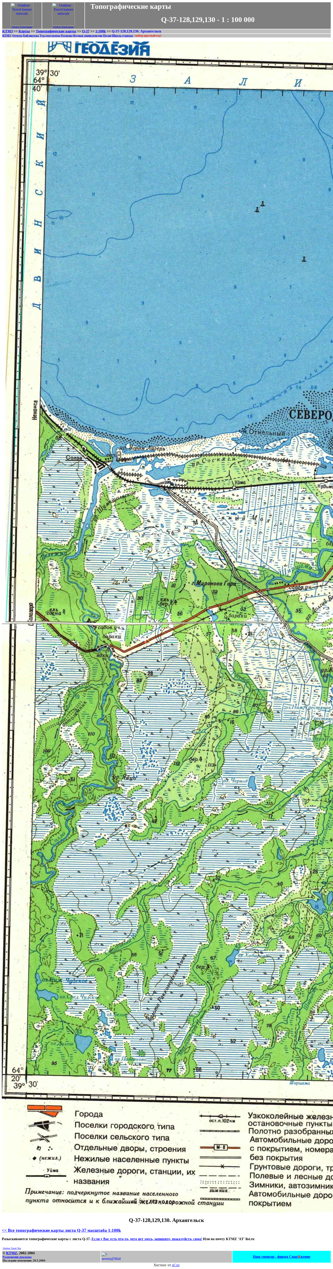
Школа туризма (122, 35)
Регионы (66, 35)
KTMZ (11, 1253)
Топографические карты (56, 31)
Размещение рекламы (16, 1257)
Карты (24, 31)
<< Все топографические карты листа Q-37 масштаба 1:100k (61, 1230)
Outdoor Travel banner (22, 27)
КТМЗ (7, 31)
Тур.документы (50, 35)
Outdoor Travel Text (12, 1248)
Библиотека (31, 35)
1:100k (100, 31)
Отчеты (17, 35)
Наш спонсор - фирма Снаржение (281, 1257)
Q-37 (85, 31)
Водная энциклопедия (87, 35)
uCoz (176, 1265)
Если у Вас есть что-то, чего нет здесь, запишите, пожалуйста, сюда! (147, 1239)
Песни (107, 35)
